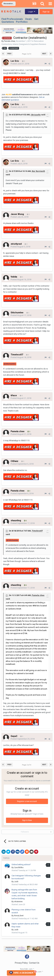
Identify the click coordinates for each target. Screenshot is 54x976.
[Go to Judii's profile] (7, 877)
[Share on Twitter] (8, 852)
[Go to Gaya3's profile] (6, 737)
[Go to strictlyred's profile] (6, 245)
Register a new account (27, 801)
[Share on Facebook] (13, 852)
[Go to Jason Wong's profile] (6, 215)
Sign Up (46, 12)
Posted (20, 64)
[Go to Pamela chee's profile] (6, 433)
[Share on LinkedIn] (4, 852)
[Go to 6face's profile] (6, 397)
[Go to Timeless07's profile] (6, 356)
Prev (9, 53)
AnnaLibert (19, 915)
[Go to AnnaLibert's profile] (7, 911)
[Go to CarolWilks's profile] (7, 865)
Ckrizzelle (36, 115)
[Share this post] (49, 64)
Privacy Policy (21, 963)
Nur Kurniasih (38, 171)
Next (44, 53)
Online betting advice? (21, 864)
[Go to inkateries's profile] (7, 891)
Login (31, 12)
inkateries (18, 901)
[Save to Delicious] (22, 852)
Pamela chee (9, 41)
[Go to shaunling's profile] (6, 522)
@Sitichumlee (10, 364)
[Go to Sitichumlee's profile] (6, 314)
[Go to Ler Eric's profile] (6, 62)
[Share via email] (31, 852)
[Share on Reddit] (27, 852)
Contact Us (34, 963)
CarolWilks (18, 867)
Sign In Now (27, 820)
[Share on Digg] (17, 852)
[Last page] (50, 54)
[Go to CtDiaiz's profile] (6, 462)
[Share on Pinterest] (36, 852)
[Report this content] (45, 64)
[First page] (3, 54)
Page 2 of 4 (27, 54)
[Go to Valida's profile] (6, 278)
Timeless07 (37, 531)
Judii (16, 881)
